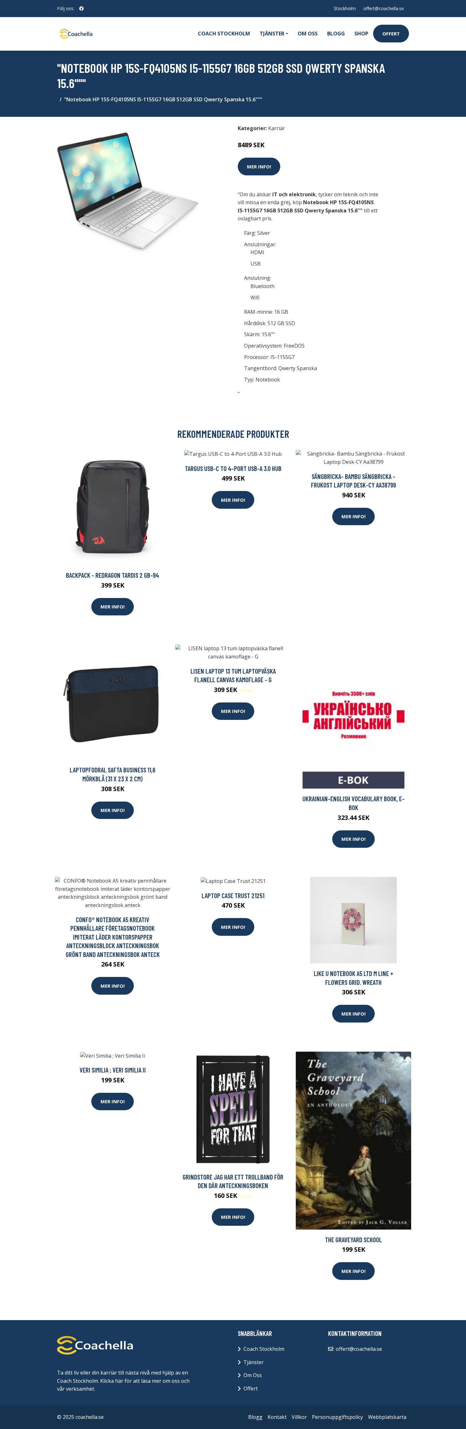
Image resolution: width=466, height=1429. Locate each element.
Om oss (308, 33)
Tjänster (253, 1362)
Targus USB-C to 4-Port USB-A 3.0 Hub (233, 468)
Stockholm (345, 8)
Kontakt (277, 1416)
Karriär (276, 128)
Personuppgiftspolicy (337, 1416)
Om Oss (252, 1375)
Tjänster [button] (272, 33)
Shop (361, 33)
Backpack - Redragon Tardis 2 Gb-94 (112, 575)
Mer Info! (259, 166)
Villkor (299, 1416)
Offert (391, 33)
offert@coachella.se (383, 8)
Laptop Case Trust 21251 (233, 895)
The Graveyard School (353, 1239)
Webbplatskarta (387, 1416)
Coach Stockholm (224, 33)
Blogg (336, 33)
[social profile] (81, 9)
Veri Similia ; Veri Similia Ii (113, 1070)
